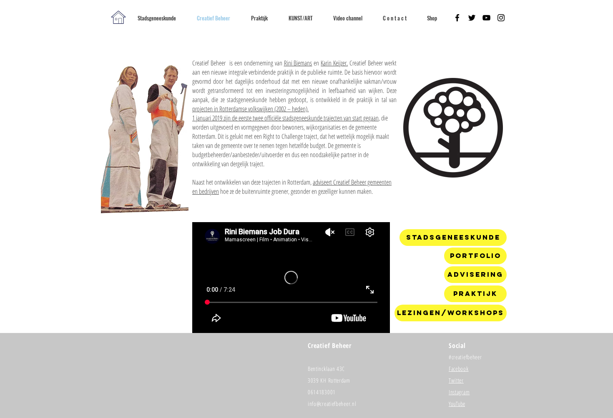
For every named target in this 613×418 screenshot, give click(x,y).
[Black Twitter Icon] (472, 18)
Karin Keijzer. (334, 63)
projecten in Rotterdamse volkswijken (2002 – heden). (250, 108)
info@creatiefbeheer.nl (332, 404)
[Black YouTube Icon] (486, 18)
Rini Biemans (298, 63)
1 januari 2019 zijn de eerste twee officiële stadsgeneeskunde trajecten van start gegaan (285, 118)
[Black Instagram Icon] (501, 18)
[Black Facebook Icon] (457, 18)
